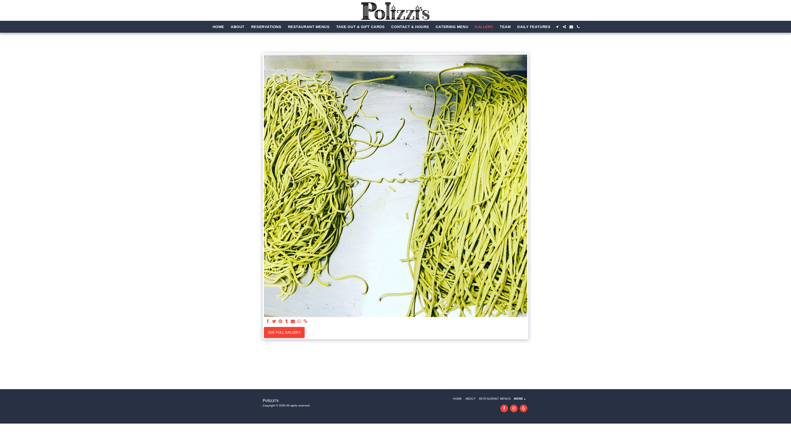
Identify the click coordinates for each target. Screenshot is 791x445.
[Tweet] (274, 321)
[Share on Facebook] (268, 321)
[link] (305, 321)
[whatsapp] (299, 321)
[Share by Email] (293, 321)
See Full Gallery (284, 332)
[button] (557, 27)
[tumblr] (286, 321)
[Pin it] (280, 321)
